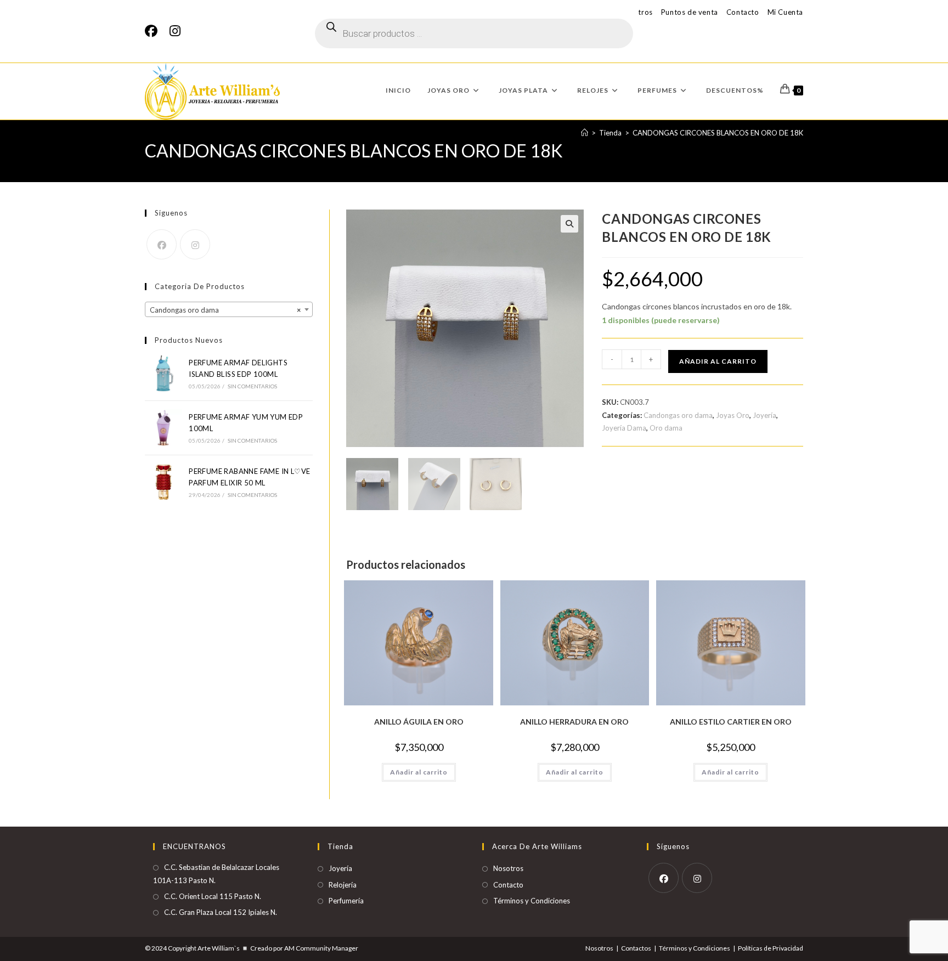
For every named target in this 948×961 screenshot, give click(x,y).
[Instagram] (175, 31)
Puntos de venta (689, 12)
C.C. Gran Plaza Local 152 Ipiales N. (220, 912)
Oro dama (666, 427)
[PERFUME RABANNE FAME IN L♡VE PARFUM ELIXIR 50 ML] (163, 482)
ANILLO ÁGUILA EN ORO (419, 721)
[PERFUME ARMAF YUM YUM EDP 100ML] (163, 427)
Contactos (636, 948)
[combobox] (229, 309)
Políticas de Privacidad (770, 948)
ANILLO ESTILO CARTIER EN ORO (731, 721)
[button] (569, 224)
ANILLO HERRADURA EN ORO (574, 721)
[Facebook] (154, 31)
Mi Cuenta (785, 12)
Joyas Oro (732, 415)
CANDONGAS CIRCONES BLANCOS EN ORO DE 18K (718, 132)
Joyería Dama (624, 427)
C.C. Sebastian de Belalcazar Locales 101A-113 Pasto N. (216, 873)
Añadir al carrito (718, 361)
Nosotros (508, 868)
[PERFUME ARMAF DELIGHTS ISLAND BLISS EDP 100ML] (163, 373)
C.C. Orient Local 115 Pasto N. (212, 896)
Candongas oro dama (678, 415)
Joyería (764, 415)
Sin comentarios (253, 386)
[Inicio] (584, 132)
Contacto (742, 12)
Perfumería (346, 900)
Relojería (343, 884)
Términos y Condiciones (531, 900)
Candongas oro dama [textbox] (225, 310)
